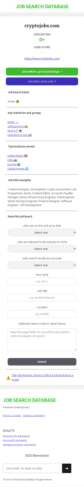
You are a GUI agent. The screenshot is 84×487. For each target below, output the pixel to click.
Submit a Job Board (34, 415)
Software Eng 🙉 (17, 126)
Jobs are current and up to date (42, 225)
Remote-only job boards (16, 436)
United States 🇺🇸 (17, 155)
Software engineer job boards (19, 444)
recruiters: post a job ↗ (42, 81)
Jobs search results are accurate (42, 258)
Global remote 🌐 (18, 168)
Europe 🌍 (13, 164)
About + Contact (12, 415)
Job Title (42, 291)
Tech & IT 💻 (14, 130)
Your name (42, 274)
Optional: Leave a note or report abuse (42, 323)
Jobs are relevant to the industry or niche (42, 242)
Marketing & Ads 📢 (19, 135)
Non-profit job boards (15, 440)
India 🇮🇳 (12, 160)
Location (42, 307)
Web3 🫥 (13, 122)
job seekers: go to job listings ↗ (42, 71)
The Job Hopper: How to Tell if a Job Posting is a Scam (42, 377)
